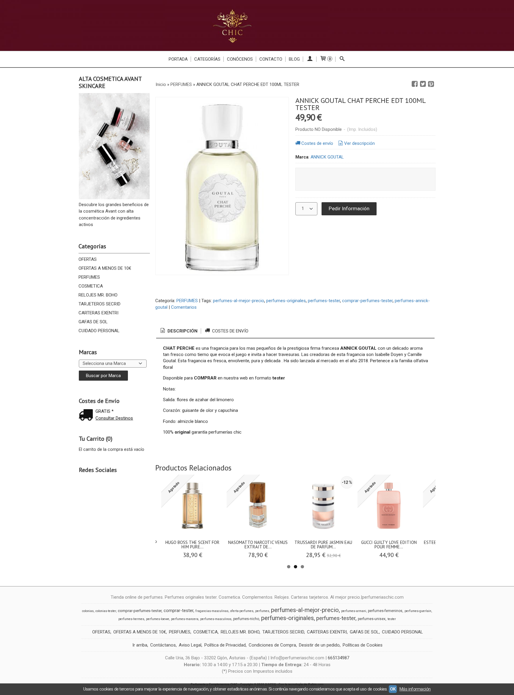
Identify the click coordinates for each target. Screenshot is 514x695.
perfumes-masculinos (215, 619)
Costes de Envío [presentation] (229, 331)
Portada (178, 59)
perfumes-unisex (372, 619)
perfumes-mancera (184, 619)
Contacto (270, 59)
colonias (88, 611)
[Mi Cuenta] (310, 59)
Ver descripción (359, 143)
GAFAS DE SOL (93, 321)
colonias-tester (105, 611)
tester (392, 619)
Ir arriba (139, 645)
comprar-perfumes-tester (367, 300)
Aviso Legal (190, 645)
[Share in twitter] (423, 84)
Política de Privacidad (225, 645)
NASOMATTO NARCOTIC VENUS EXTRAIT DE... (258, 544)
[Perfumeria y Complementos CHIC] (257, 25)
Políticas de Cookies (363, 645)
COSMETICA (91, 286)
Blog (294, 59)
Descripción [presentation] (182, 331)
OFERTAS (88, 259)
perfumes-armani (353, 611)
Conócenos (240, 59)
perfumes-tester (324, 300)
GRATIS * (104, 411)
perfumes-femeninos (385, 611)
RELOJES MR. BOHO (98, 295)
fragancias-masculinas (211, 611)
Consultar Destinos (114, 418)
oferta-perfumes (241, 611)
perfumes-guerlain (418, 611)
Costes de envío (317, 143)
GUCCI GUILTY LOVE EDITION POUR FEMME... (389, 544)
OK (393, 689)
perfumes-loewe (157, 619)
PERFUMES (89, 277)
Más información (415, 689)
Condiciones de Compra (272, 645)
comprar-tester (178, 610)
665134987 (338, 658)
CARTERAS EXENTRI (98, 313)
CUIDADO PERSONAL (99, 330)
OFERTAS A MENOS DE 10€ (105, 268)
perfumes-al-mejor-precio (238, 300)
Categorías (207, 59)
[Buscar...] (342, 59)
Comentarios (184, 307)
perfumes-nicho (246, 619)
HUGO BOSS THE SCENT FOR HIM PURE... (192, 544)
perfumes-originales (286, 300)
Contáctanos (163, 645)
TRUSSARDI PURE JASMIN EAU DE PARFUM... (323, 544)
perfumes (262, 611)
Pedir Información (349, 208)
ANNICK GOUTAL (327, 157)
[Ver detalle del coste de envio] (87, 415)
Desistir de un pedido (319, 645)
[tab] (178, 331)
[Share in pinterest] (431, 84)
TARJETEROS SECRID (99, 304)
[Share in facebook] (414, 84)
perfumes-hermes (131, 619)
